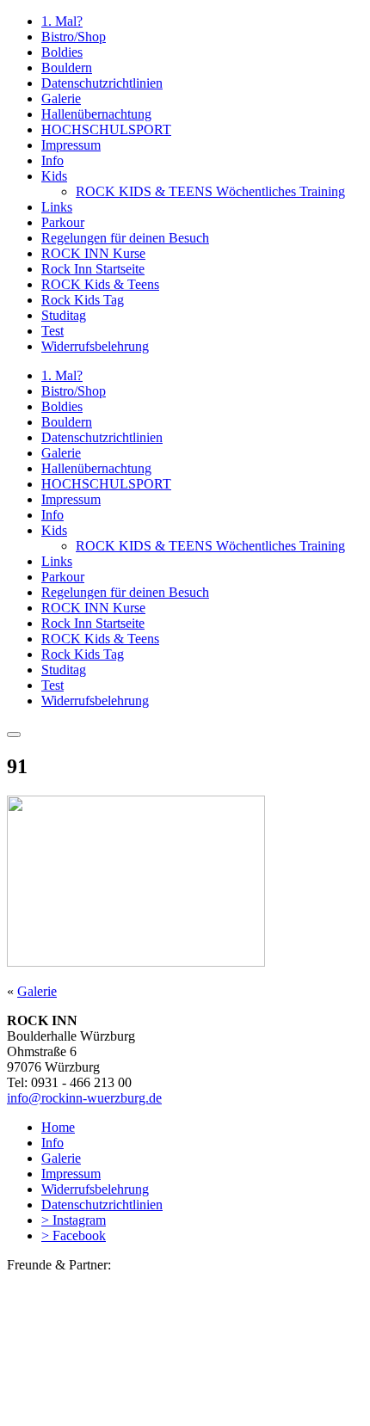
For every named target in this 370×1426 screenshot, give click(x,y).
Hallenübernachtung (96, 114)
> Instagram (73, 1220)
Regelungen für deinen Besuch (125, 237)
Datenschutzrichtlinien (102, 83)
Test (52, 330)
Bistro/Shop (73, 36)
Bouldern (66, 67)
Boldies (62, 52)
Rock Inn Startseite (93, 268)
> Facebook (73, 1235)
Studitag (63, 315)
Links (56, 207)
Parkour (62, 222)
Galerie (61, 98)
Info (52, 160)
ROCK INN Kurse (93, 253)
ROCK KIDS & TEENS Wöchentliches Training (210, 191)
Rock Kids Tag (82, 299)
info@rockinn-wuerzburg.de (84, 1098)
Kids (54, 176)
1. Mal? (62, 21)
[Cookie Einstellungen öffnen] (136, 1411)
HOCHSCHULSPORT (106, 129)
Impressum (71, 145)
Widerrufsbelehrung (95, 346)
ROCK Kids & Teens (100, 284)
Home (58, 1127)
